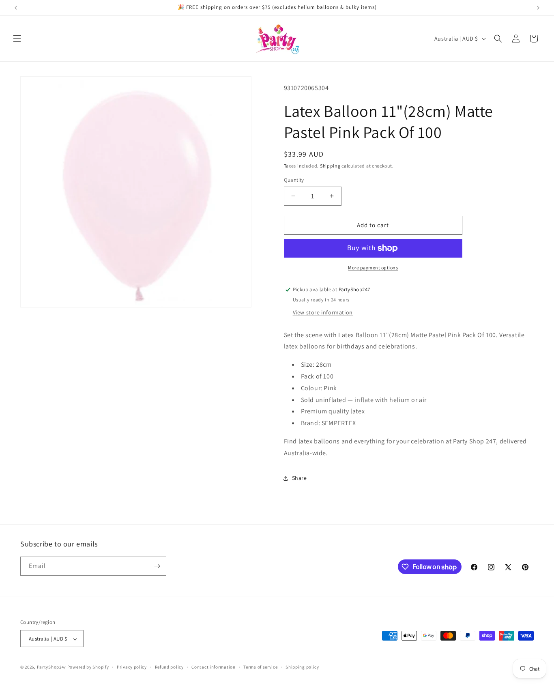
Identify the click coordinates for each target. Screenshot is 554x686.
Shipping (330, 166)
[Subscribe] (157, 566)
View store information (323, 312)
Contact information (213, 667)
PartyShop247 (51, 667)
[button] (17, 38)
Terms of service (260, 667)
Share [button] (299, 478)
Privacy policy (132, 667)
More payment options (373, 268)
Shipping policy (302, 667)
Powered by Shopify (88, 667)
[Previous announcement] (16, 7)
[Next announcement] (538, 7)
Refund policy (169, 667)
